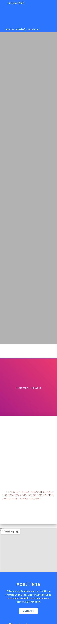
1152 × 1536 (7, 495)
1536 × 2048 (20, 495)
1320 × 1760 (43, 495)
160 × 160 (23, 499)
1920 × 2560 (34, 499)
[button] (51, 351)
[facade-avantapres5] (28, 451)
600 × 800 (12, 499)
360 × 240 (31, 495)
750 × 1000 (36, 492)
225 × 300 (24, 492)
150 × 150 (14, 492)
